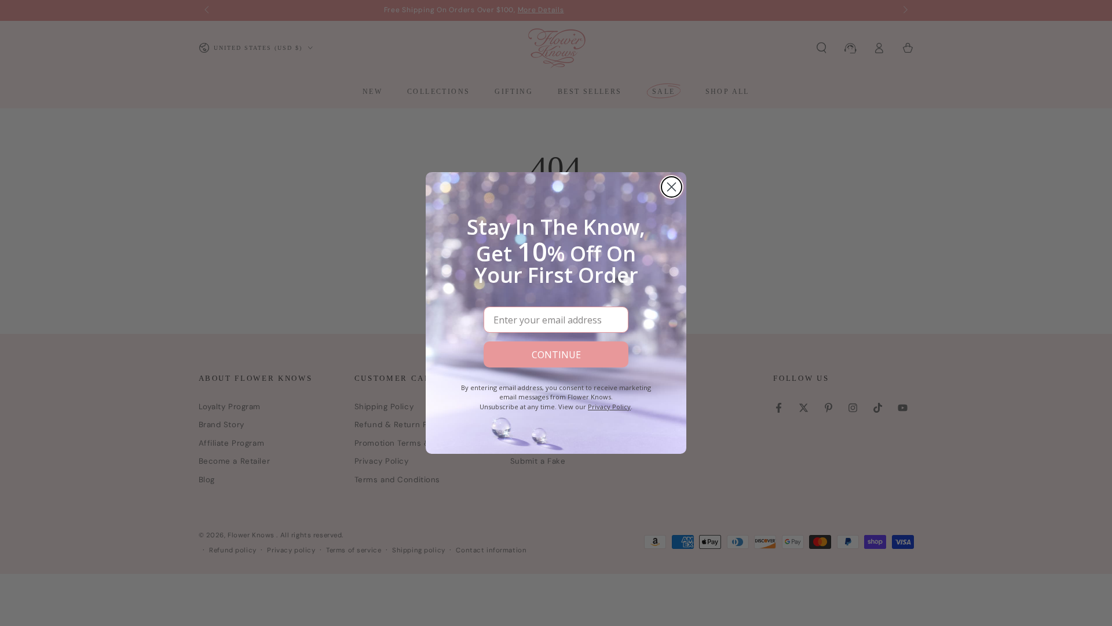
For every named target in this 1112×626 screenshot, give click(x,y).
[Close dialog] (671, 187)
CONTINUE (556, 354)
